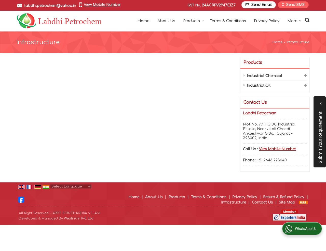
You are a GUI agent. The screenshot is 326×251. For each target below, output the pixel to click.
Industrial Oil (258, 85)
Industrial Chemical (264, 76)
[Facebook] (21, 199)
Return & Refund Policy (283, 197)
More (292, 21)
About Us (166, 21)
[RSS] (303, 202)
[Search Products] (306, 20)
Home (144, 21)
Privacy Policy (266, 21)
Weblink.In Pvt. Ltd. (79, 218)
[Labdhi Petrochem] (59, 21)
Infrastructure (233, 202)
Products (191, 21)
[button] (102, 5)
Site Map (287, 202)
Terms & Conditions (228, 21)
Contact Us (262, 202)
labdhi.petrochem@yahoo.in (50, 6)
